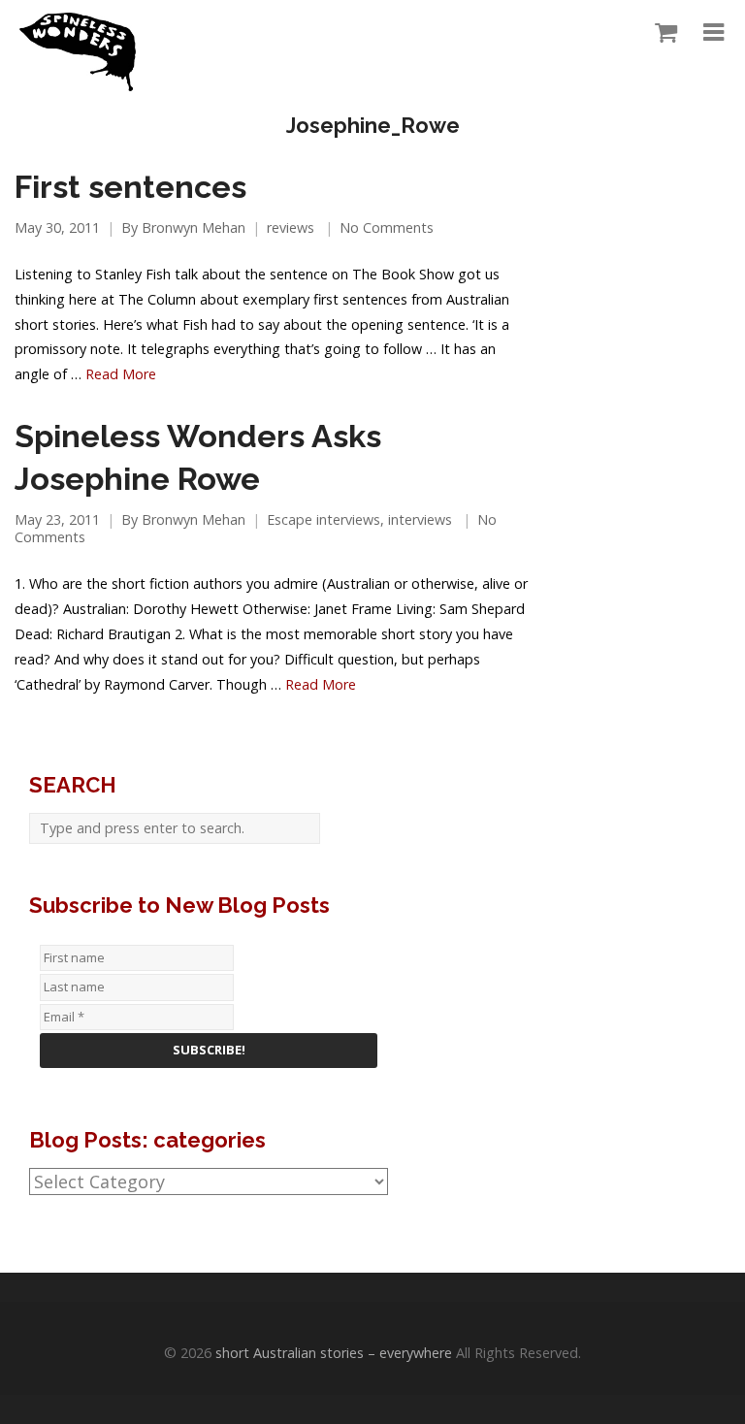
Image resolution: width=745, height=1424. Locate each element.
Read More (120, 374)
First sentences (130, 187)
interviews (420, 519)
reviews (290, 227)
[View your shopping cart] (661, 33)
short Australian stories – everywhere (333, 1352)
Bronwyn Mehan (193, 227)
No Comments (387, 227)
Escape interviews (323, 519)
